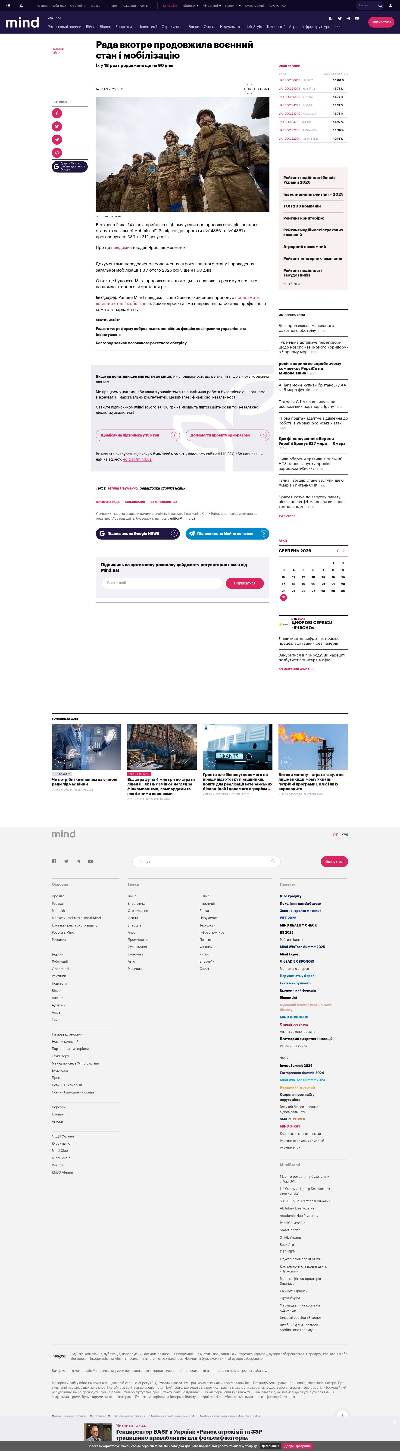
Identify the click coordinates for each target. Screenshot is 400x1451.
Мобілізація (135, 502)
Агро (293, 27)
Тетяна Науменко (122, 488)
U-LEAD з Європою (297, 961)
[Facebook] (331, 18)
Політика (206, 939)
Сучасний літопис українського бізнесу (306, 1008)
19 (303, 583)
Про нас (58, 896)
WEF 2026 (288, 918)
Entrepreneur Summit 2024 (302, 1072)
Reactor (58, 1165)
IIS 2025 (287, 932)
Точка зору (62, 774)
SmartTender (290, 1230)
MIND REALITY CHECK (298, 925)
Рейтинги (59, 976)
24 (284, 590)
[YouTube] (357, 18)
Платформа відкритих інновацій (306, 1038)
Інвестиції (148, 27)
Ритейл (205, 954)
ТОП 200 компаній (302, 206)
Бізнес (105, 27)
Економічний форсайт (298, 990)
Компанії (59, 1114)
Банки (194, 27)
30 (343, 590)
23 (343, 583)
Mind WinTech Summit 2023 (302, 1080)
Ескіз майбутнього (295, 983)
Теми (55, 1019)
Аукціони (129, 5)
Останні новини (292, 315)
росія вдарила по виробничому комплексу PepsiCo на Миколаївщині (310, 368)
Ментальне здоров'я (295, 968)
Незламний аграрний (297, 1087)
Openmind (77, 5)
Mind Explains (139, 774)
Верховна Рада (108, 502)
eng (58, 18)
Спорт (204, 968)
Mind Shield (61, 1158)
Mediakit (58, 910)
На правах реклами (67, 1034)
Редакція (58, 903)
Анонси (113, 5)
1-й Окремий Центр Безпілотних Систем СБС (305, 1191)
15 (333, 576)
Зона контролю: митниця (300, 910)
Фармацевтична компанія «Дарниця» (300, 1308)
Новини (42, 5)
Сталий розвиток (294, 1024)
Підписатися (381, 22)
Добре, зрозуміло (297, 1446)
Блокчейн (207, 961)
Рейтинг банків (291, 939)
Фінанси (206, 946)
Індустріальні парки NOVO (301, 1259)
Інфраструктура (316, 27)
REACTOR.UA (277, 5)
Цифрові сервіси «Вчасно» (300, 1317)
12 (303, 576)
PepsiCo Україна (292, 1223)
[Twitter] (340, 18)
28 (323, 590)
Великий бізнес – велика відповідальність (299, 1110)
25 (293, 590)
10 (283, 576)
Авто (131, 961)
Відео (56, 990)
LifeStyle (254, 27)
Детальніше (270, 1446)
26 (304, 590)
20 (313, 583)
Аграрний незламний (304, 247)
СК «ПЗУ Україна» (293, 1291)
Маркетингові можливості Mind (76, 918)
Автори (57, 1121)
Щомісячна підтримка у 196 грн (130, 435)
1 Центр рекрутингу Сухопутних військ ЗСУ (304, 1179)
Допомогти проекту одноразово (220, 435)
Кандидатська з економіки (300, 1133)
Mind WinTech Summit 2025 (302, 946)
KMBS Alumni (254, 5)
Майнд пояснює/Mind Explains (76, 1063)
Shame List (288, 997)
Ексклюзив (60, 1070)
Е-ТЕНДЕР (287, 1251)
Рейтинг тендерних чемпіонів (312, 259)
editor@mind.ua (137, 459)
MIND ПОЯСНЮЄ (294, 1017)
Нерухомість (231, 27)
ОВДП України (289, 65)
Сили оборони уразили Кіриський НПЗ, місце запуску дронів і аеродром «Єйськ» (310, 464)
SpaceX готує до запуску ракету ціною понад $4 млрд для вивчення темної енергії (312, 502)
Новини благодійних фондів (73, 1092)
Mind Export (290, 954)
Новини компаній (65, 1041)
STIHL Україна (291, 1237)
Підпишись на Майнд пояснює (225, 534)
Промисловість (139, 939)
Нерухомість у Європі (298, 975)
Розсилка (59, 939)
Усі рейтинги (291, 284)
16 (343, 576)
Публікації (59, 5)
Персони (59, 1107)
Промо (57, 1077)
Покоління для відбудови (300, 903)
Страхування (173, 27)
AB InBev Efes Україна (297, 1208)
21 (323, 583)
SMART (292, 1119)
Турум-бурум (290, 1298)
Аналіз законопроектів (297, 1031)
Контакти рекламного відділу (74, 925)
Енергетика (126, 27)
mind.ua (218, 1370)
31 (283, 597)
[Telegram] (348, 18)
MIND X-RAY (290, 1126)
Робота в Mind (63, 932)
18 (293, 583)
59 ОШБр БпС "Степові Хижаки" (305, 1201)
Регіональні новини (64, 27)
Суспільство (137, 946)
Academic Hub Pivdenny (299, 1215)
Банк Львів (288, 1244)
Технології (275, 27)
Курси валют (62, 1143)
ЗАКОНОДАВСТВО (163, 502)
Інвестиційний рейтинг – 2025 (313, 194)
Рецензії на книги (293, 1046)
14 (323, 576)
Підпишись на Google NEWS (133, 534)
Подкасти (96, 5)
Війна (90, 27)
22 (333, 583)
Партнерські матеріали (70, 1048)
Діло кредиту (290, 896)
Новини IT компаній (67, 1085)
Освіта (210, 27)
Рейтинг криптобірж (303, 218)
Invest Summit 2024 (296, 1065)
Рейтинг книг (290, 1148)
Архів (144, 5)
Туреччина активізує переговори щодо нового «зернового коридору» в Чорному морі (313, 347)
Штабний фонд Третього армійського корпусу (299, 1328)
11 (293, 576)
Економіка (136, 954)
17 (283, 583)
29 (333, 590)
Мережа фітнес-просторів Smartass (300, 1281)
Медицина (136, 968)
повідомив (121, 247)
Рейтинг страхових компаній (302, 1141)
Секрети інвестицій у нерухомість (297, 1097)
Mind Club (170, 5)
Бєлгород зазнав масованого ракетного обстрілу (141, 343)
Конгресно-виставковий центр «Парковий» (303, 1269)
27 (313, 590)
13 (313, 576)
